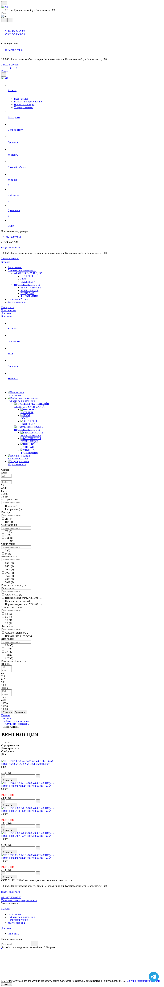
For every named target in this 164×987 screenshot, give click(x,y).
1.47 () (9, 651)
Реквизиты (14, 933)
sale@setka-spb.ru (14, 50)
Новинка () (11, 506)
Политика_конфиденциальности (19, 900)
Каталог (6, 262)
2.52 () (9, 658)
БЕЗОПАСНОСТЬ (30, 287)
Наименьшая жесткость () (19, 636)
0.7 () (8, 616)
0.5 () (8, 613)
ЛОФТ (24, 279)
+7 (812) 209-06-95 (15, 30)
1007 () (9, 572)
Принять (7, 984)
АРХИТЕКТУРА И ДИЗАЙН (30, 273)
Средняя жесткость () (17, 632)
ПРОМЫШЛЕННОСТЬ (27, 284)
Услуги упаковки (23, 107)
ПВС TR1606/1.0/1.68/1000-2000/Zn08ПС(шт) (26, 811)
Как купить (7, 307)
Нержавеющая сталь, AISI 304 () (23, 597)
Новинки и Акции (24, 104)
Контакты (6, 316)
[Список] (8, 758)
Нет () (9, 522)
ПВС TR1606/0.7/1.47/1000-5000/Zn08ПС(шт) (26, 836)
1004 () (9, 569)
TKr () (9, 541)
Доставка (6, 313)
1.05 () (9, 648)
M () (8, 553)
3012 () (9, 582)
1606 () (9, 575)
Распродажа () (13, 509)
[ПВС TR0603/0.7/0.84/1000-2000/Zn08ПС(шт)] (27, 783)
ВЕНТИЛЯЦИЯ (29, 290)
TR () (8, 531)
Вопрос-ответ (8, 310)
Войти (4, 71)
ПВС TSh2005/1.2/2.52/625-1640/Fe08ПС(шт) (25, 764)
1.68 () (9, 655)
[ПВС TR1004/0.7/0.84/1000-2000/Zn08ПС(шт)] (27, 855)
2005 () (9, 579)
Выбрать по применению (28, 101)
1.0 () (8, 620)
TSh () (9, 537)
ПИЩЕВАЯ (27, 293)
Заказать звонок (10, 64)
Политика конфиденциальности (142, 980)
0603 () (9, 563)
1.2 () (8, 623)
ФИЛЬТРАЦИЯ (29, 296)
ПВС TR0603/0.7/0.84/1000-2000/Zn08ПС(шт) (26, 786)
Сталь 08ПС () (13, 594)
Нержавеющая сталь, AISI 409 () (23, 604)
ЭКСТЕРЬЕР (27, 281)
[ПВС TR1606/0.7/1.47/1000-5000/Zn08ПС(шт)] (27, 833)
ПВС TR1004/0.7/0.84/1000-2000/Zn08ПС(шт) (26, 858)
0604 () (9, 566)
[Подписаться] (35, 943)
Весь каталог (21, 98)
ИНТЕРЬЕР (26, 276)
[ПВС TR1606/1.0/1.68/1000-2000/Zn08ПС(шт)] (27, 808)
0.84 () (9, 645)
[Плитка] (3, 758)
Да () (8, 518)
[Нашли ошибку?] (82, 977)
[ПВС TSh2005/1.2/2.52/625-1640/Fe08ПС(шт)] (27, 761)
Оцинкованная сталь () (18, 601)
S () (7, 550)
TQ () (8, 534)
